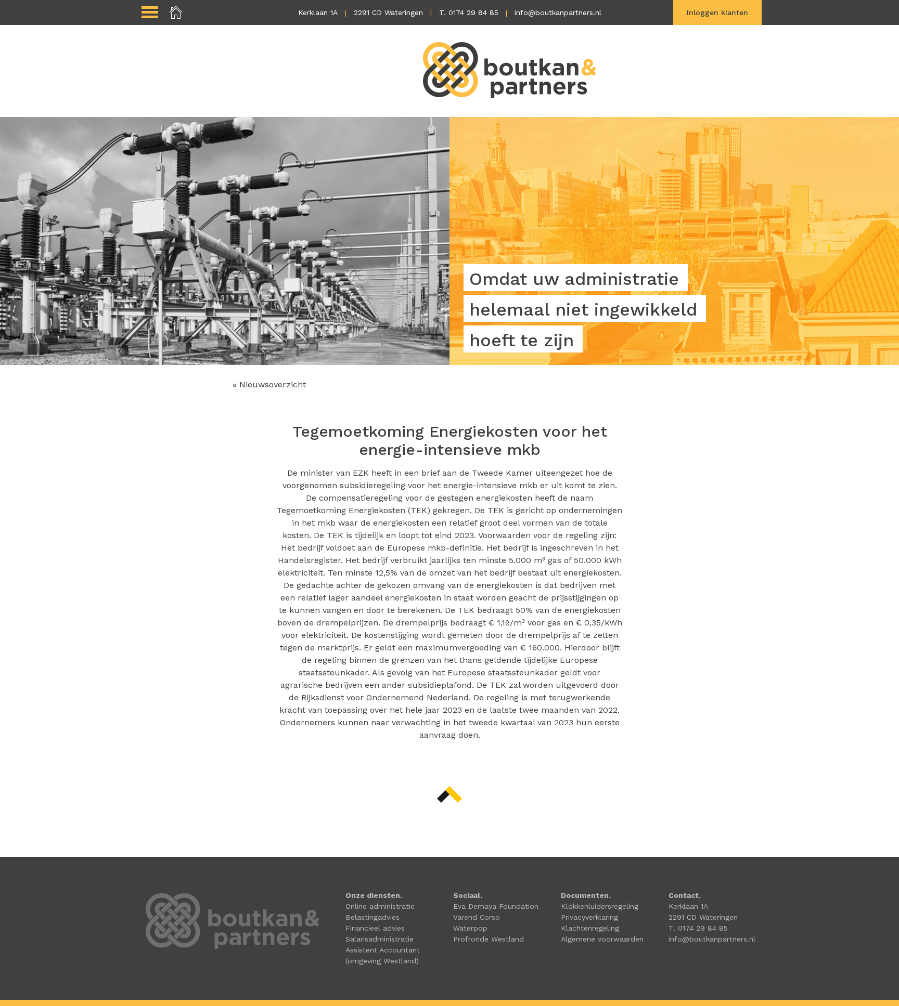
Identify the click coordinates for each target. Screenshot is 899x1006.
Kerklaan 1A (318, 12)
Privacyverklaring (589, 917)
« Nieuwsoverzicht (269, 384)
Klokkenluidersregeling (599, 906)
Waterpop (470, 928)
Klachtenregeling (590, 928)
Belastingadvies (372, 917)
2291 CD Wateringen (388, 12)
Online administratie (380, 906)
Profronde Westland (488, 939)
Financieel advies (375, 928)
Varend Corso (476, 917)
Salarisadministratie (379, 939)
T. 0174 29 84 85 (468, 12)
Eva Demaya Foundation (495, 906)
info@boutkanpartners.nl (558, 12)
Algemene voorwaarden (602, 939)
